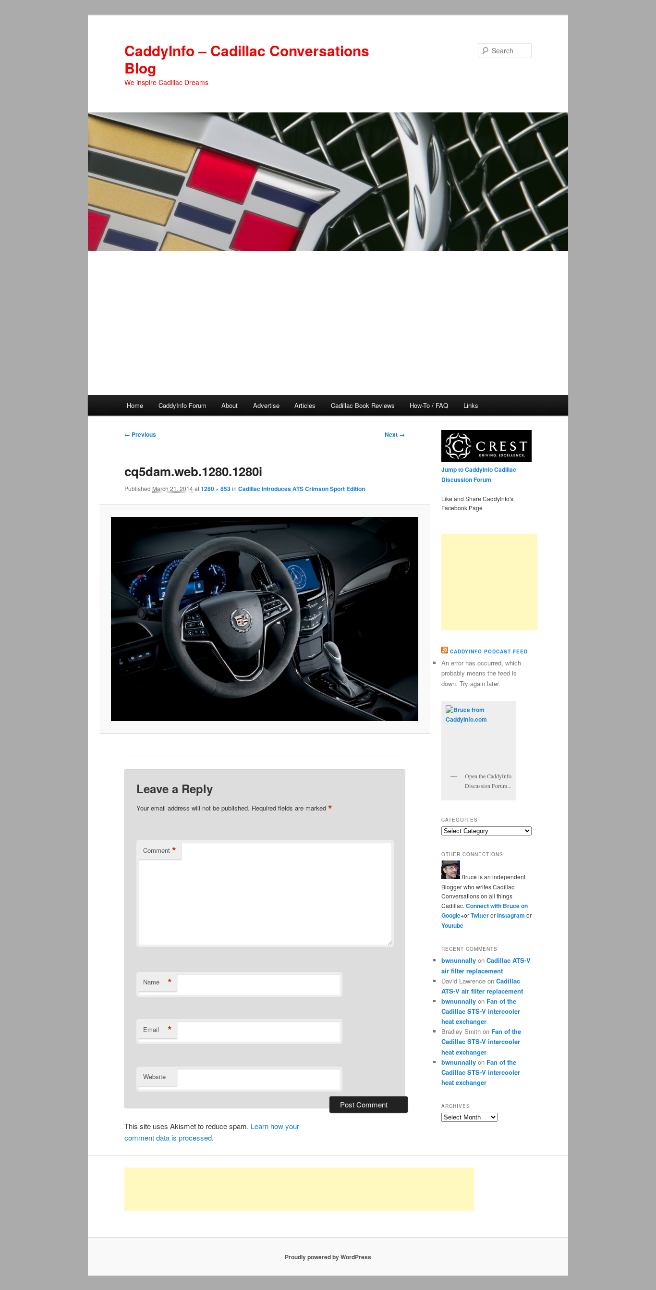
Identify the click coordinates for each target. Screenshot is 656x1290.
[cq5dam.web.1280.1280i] (264, 619)
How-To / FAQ (429, 405)
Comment (159, 850)
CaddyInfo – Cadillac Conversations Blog (246, 59)
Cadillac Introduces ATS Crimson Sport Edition (301, 488)
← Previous (140, 434)
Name (157, 982)
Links (470, 405)
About (229, 405)
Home (135, 405)
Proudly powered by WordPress (328, 1257)
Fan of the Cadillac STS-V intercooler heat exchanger (480, 1011)
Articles (305, 405)
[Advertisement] (328, 323)
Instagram (511, 915)
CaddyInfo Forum (182, 405)
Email (157, 1029)
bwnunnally (458, 960)
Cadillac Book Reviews (363, 405)
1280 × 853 (216, 488)
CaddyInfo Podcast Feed (489, 651)
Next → (395, 434)
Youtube (452, 925)
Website (154, 1076)
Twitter (480, 915)
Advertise (266, 405)
